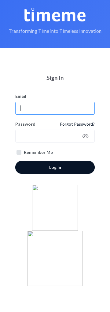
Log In (55, 167)
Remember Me (38, 152)
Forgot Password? (77, 124)
